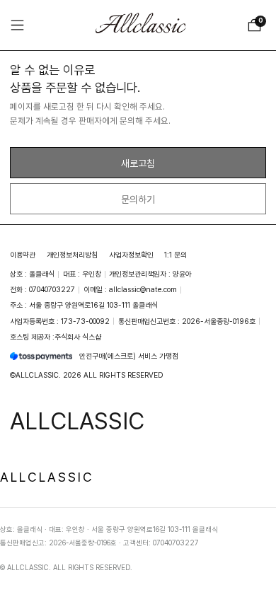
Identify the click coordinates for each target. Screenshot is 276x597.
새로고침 (138, 163)
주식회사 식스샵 (77, 337)
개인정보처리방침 (72, 255)
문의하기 (138, 199)
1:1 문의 (175, 255)
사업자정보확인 (131, 255)
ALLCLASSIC (47, 476)
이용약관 (22, 255)
